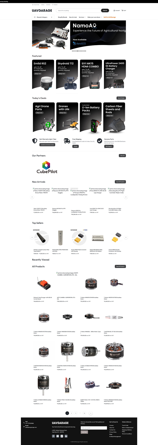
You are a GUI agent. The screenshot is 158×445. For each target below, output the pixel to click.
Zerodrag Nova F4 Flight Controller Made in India (115, 209)
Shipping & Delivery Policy (127, 430)
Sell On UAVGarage (110, 17)
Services (81, 17)
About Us (111, 427)
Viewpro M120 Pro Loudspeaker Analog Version (78, 211)
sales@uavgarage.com (31, 427)
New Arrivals (73, 17)
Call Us (42, 4)
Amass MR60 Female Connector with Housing (115, 250)
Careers (111, 425)
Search (105, 10)
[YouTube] (57, 436)
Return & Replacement (127, 427)
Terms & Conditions (127, 434)
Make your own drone (94, 17)
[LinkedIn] (66, 436)
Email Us (48, 4)
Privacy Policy (112, 432)
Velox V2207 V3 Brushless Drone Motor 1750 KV (40, 209)
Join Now (84, 432)
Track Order (36, 4)
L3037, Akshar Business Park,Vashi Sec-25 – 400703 (59, 431)
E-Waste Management (115, 436)
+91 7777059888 (29, 423)
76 (84, 413)
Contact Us (112, 430)
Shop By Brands (62, 17)
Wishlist (55, 4)
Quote (149, 1)
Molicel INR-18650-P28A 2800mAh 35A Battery (96, 250)
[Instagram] (61, 436)
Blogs (110, 434)
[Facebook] (53, 436)
